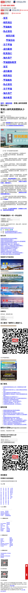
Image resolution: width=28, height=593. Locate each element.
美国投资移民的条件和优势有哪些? (9, 238)
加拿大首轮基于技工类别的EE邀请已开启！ (13, 413)
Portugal (2, 541)
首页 (2, 103)
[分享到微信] (6, 229)
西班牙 (11, 539)
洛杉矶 (8, 522)
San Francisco (3, 527)
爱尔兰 (11, 543)
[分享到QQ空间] (7, 229)
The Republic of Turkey (6, 553)
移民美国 (8, 122)
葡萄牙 (11, 540)
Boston (2, 529)
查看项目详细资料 (4, 270)
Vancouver (3, 512)
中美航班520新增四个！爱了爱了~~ (11, 402)
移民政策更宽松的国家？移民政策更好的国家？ (12, 252)
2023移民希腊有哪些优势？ (11, 231)
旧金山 (8, 528)
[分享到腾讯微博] (10, 229)
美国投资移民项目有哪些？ (7, 239)
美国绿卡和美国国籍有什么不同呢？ (9, 248)
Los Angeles (3, 523)
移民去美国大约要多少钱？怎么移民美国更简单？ (15, 398)
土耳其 (2, 554)
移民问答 (9, 103)
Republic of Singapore (5, 555)
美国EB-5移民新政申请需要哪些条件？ (10, 247)
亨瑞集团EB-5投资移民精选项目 (11, 399)
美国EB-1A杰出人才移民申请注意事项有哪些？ (12, 245)
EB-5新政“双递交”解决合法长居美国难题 (10, 254)
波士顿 (8, 529)
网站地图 (12, 585)
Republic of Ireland (5, 543)
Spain (2, 539)
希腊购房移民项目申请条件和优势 (9, 242)
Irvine (2, 524)
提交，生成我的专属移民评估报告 (7, 442)
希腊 (11, 538)
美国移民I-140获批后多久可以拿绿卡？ (10, 251)
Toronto (2, 511)
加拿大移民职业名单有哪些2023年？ (12, 392)
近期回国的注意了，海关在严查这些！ (12, 401)
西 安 (11, 491)
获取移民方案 (3, 319)
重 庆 (11, 492)
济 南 (11, 489)
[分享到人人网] (12, 229)
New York (3, 525)
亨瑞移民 (6, 199)
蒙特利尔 (7, 514)
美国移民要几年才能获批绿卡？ (10, 396)
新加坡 (2, 557)
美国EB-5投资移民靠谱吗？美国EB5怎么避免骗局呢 (13, 241)
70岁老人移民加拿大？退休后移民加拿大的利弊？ (15, 424)
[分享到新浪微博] (9, 229)
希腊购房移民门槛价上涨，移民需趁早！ (10, 244)
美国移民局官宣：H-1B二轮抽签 (8, 249)
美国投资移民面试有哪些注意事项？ (13, 232)
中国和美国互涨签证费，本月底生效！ (12, 404)
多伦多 (6, 511)
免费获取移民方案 (4, 221)
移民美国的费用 (12, 178)
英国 (11, 542)
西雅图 (8, 531)
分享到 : (3, 229)
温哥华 (6, 512)
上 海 (11, 488)
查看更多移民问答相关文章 (7, 228)
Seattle (2, 530)
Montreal (2, 514)
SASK (2, 515)
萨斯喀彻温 (8, 515)
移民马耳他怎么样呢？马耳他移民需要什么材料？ (15, 420)
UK (1, 542)
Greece (2, 538)
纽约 (8, 527)
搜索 (15, 8)
